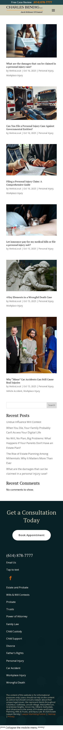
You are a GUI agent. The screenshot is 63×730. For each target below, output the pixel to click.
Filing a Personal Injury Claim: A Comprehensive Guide (24, 183)
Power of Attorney (16, 616)
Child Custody (14, 631)
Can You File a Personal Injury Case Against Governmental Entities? (30, 127)
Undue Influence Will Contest (23, 422)
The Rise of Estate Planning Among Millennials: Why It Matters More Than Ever (29, 458)
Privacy (11, 716)
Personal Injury (46, 70)
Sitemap (52, 714)
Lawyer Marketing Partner (34, 714)
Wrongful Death (15, 682)
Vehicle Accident (14, 391)
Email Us (11, 562)
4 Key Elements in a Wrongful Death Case (29, 297)
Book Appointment (32, 535)
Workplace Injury (14, 75)
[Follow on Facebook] (10, 578)
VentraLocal (15, 70)
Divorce (10, 646)
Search (51, 405)
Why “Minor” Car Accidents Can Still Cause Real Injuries (30, 381)
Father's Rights (15, 653)
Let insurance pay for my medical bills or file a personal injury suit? (31, 243)
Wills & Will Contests (18, 594)
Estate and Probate (17, 587)
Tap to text (12, 569)
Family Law (12, 624)
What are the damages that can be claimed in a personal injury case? (31, 65)
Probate (11, 602)
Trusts (10, 609)
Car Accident (13, 668)
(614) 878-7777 (19, 555)
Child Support (14, 638)
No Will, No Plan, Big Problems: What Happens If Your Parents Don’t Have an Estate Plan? (29, 443)
